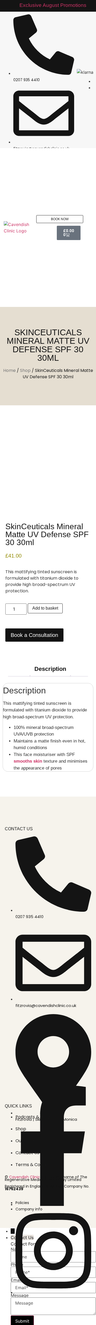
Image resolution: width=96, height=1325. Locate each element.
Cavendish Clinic (24, 1177)
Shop (25, 370)
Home (9, 370)
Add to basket (45, 608)
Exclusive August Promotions (52, 5)
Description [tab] (50, 669)
